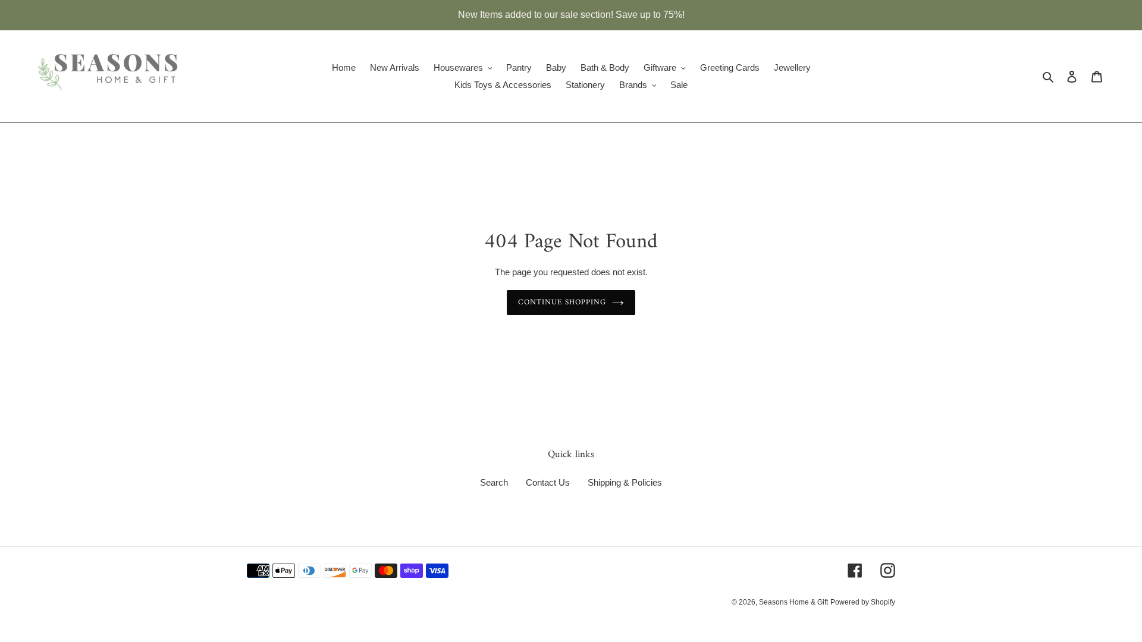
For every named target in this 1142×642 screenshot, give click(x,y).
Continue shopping (562, 302)
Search (494, 482)
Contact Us (548, 482)
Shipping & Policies (625, 482)
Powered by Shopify (862, 602)
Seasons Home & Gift (793, 602)
